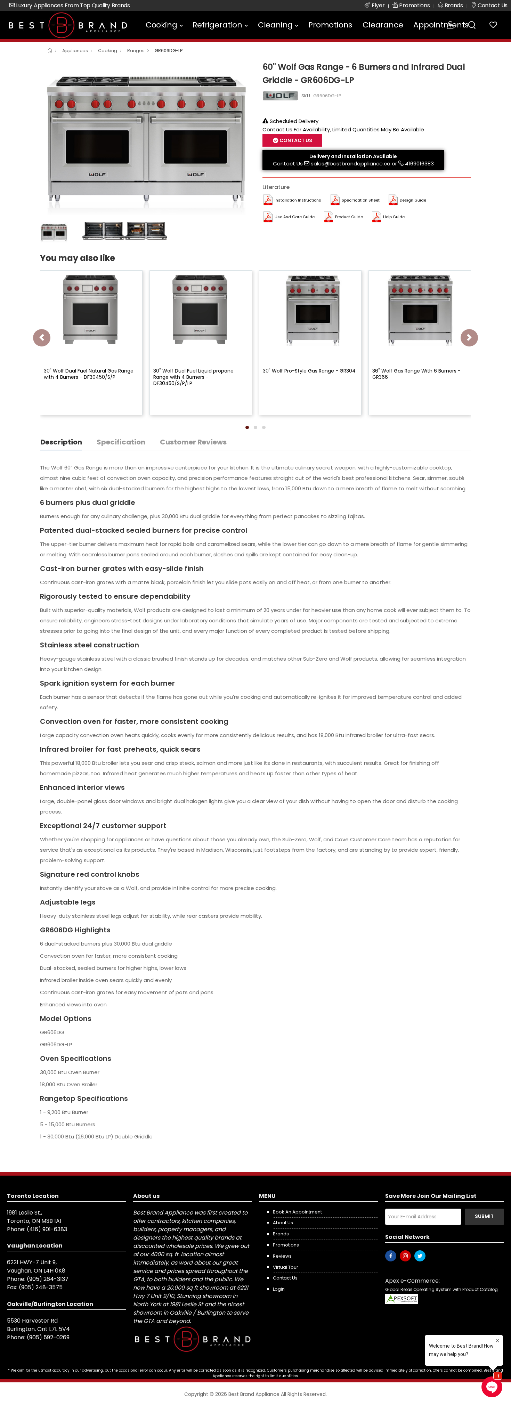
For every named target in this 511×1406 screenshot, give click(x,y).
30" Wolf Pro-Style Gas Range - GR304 (309, 370)
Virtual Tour (285, 1267)
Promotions (330, 24)
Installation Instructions (298, 200)
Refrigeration (217, 24)
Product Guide (349, 217)
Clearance (383, 24)
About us (283, 1222)
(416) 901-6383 (47, 1229)
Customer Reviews (193, 442)
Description (61, 442)
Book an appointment (297, 1212)
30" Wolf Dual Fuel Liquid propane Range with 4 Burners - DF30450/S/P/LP (193, 377)
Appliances (75, 50)
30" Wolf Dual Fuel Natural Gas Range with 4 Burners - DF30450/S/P (88, 374)
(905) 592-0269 (48, 1337)
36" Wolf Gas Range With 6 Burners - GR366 (416, 374)
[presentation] (41, 337)
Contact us (285, 1278)
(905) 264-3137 (47, 1279)
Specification (121, 442)
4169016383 (419, 163)
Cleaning (275, 24)
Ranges (136, 50)
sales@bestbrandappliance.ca (350, 163)
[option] (146, 139)
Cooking (161, 24)
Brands (281, 1234)
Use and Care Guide (295, 217)
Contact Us (288, 163)
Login (279, 1289)
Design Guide (413, 200)
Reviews (282, 1256)
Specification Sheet (361, 200)
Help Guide (394, 217)
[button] (247, 427)
